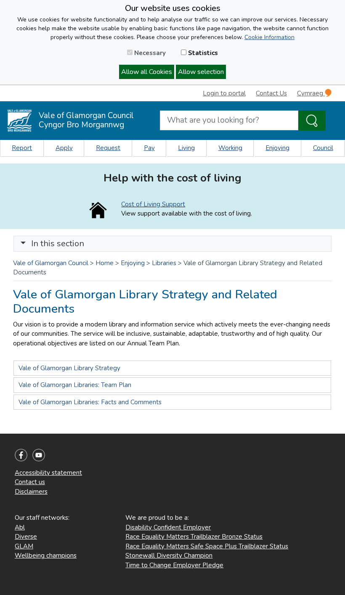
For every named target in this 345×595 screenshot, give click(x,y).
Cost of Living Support (153, 204)
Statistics (202, 53)
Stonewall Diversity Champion (168, 555)
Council (323, 148)
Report (22, 148)
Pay (149, 148)
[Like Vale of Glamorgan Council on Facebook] (21, 454)
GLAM (24, 546)
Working (230, 148)
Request (108, 148)
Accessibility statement (48, 473)
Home (105, 263)
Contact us (30, 482)
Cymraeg (311, 93)
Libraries (164, 263)
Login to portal (224, 93)
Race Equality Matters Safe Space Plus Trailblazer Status (206, 546)
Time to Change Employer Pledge (174, 565)
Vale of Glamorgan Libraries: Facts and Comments (90, 402)
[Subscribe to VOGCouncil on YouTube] (38, 454)
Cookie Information (269, 37)
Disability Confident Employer (168, 527)
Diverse (26, 536)
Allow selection (201, 71)
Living (186, 148)
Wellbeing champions (46, 555)
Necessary (149, 53)
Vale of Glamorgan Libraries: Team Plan (75, 385)
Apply (64, 148)
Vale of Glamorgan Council (50, 263)
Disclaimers (31, 491)
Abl (20, 527)
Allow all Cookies (146, 71)
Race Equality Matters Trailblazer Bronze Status (194, 536)
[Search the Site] (312, 121)
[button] (23, 243)
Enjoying (277, 148)
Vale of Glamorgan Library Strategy (69, 368)
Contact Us (271, 93)
